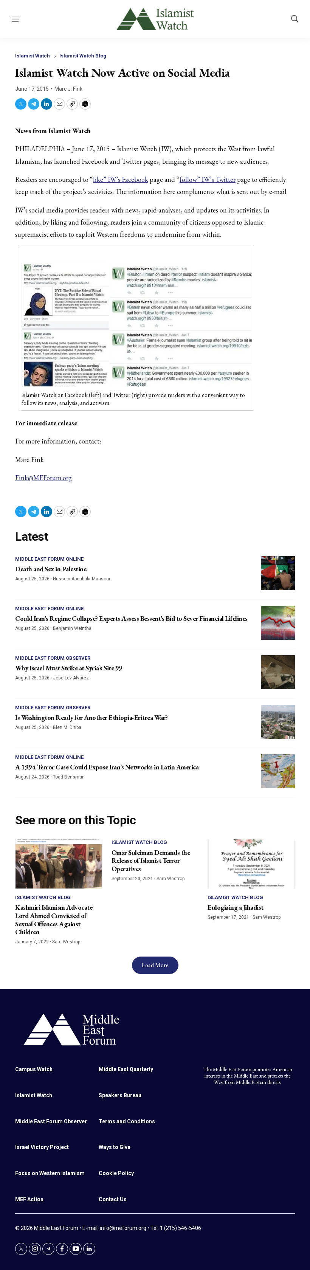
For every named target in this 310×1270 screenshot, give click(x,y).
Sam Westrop (66, 941)
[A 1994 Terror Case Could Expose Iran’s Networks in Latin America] (278, 771)
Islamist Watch (32, 56)
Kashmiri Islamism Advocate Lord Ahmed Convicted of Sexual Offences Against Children (53, 919)
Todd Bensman (69, 777)
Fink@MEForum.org (43, 477)
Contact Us (113, 1199)
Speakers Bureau (120, 1095)
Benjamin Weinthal (73, 628)
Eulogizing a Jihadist (236, 907)
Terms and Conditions (127, 1121)
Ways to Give (114, 1147)
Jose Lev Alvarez (71, 678)
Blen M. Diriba (67, 727)
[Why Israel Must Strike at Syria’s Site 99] (278, 672)
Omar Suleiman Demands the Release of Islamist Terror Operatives (151, 860)
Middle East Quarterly (126, 1069)
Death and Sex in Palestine (50, 568)
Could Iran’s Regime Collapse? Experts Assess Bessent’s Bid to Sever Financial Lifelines (131, 618)
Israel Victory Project (42, 1147)
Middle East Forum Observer (52, 658)
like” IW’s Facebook (120, 179)
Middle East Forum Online (49, 559)
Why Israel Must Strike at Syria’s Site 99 (68, 668)
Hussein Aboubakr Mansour (81, 579)
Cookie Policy (116, 1173)
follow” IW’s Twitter (208, 179)
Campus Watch (34, 1069)
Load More (155, 965)
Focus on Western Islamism (50, 1173)
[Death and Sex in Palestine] (278, 573)
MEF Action (29, 1199)
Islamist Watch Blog (82, 56)
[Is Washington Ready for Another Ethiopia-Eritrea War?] (278, 722)
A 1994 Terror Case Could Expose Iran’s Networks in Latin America (106, 767)
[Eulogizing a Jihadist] (251, 864)
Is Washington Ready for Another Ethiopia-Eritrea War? (91, 717)
